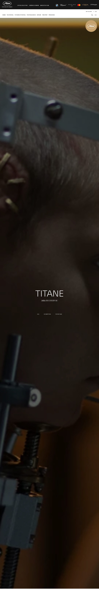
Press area (52, 15)
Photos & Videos (31, 15)
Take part (44, 15)
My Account (89, 11)
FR (93, 11)
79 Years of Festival (20, 15)
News (4, 15)
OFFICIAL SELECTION (22, 5)
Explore (39, 15)
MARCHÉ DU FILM (44, 5)
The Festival (10, 15)
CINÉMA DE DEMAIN (34, 5)
